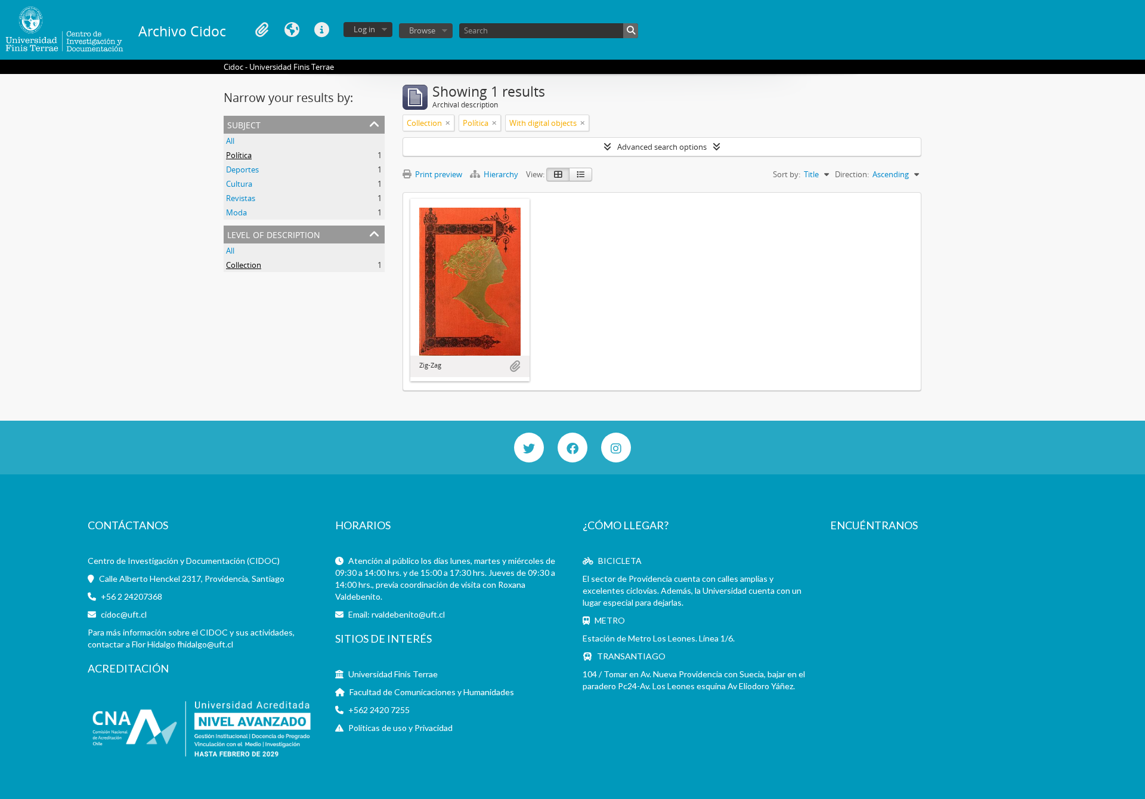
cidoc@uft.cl (124, 614)
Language (292, 30)
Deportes (242, 169)
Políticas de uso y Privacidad (400, 728)
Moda (236, 212)
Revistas (240, 198)
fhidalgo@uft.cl (205, 644)
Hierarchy (501, 174)
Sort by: (786, 174)
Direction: (852, 174)
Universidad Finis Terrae (393, 674)
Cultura (239, 183)
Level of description (273, 234)
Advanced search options (662, 146)
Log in (364, 29)
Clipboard (262, 30)
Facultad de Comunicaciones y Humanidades (431, 692)
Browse (422, 30)
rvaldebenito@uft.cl (408, 614)
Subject (244, 124)
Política (239, 155)
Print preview (437, 174)
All (230, 140)
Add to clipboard (515, 366)
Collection (243, 265)
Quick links (321, 30)
